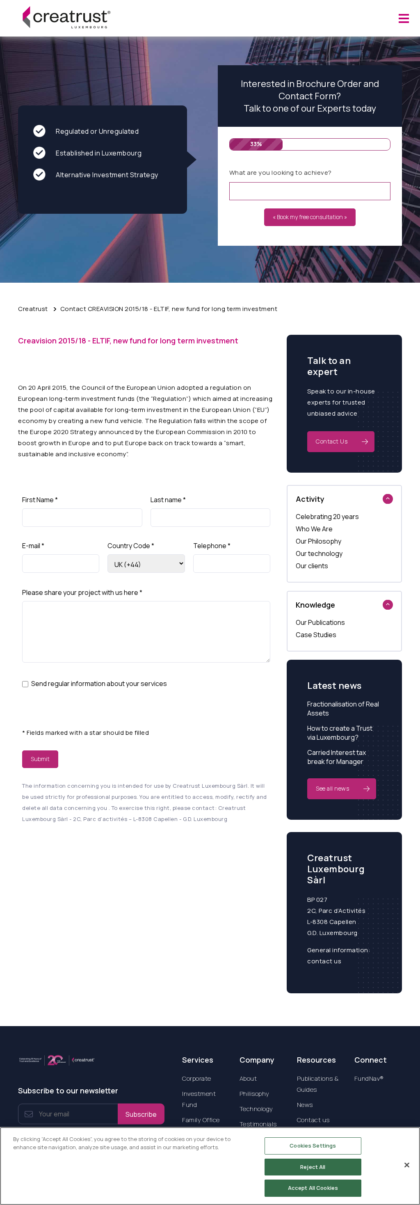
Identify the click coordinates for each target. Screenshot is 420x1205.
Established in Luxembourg (99, 153)
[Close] (407, 1165)
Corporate (196, 1078)
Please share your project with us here (82, 592)
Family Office (201, 1120)
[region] (210, 1166)
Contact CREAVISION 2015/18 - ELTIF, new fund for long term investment (169, 308)
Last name (168, 499)
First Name (40, 499)
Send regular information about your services (99, 683)
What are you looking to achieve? (280, 172)
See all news (332, 788)
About (248, 1078)
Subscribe (141, 1113)
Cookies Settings (313, 1145)
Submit (40, 759)
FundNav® (369, 1078)
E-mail (33, 545)
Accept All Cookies (313, 1187)
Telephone (212, 545)
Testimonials (258, 1124)
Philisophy (254, 1093)
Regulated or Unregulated (97, 131)
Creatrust (33, 308)
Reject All (312, 1167)
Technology (256, 1108)
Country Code (130, 545)
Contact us (313, 1120)
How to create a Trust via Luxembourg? (339, 733)
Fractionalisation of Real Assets (343, 709)
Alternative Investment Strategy (107, 174)
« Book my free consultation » (310, 217)
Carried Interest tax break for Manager (336, 757)
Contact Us (331, 441)
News (305, 1104)
